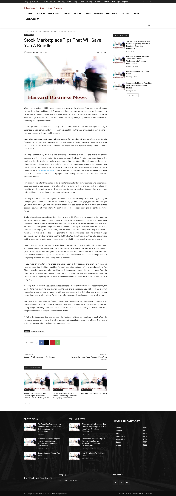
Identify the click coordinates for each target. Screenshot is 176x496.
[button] (149, 25)
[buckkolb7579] (25, 52)
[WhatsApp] (57, 342)
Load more (132, 95)
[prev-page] (25, 403)
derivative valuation (37, 331)
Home (26, 31)
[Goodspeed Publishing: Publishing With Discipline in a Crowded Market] (119, 86)
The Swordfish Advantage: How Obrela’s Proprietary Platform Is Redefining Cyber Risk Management (36, 396)
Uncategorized (35, 31)
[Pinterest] (52, 342)
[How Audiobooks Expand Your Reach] (94, 382)
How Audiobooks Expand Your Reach (94, 393)
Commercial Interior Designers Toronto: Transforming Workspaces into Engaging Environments (65, 396)
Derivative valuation (46, 170)
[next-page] (29, 403)
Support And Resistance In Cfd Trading (39, 357)
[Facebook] (144, 1)
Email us (61, 475)
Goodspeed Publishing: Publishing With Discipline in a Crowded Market (139, 85)
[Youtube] (150, 1)
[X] (147, 1)
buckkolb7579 (33, 52)
